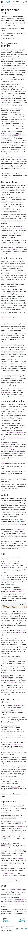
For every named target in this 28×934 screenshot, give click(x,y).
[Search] (23, 2)
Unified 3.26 (16, 1)
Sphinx (10, 930)
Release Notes (7, 6)
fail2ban (19, 521)
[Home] (2, 6)
